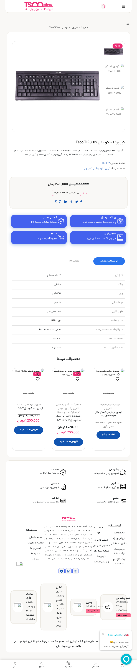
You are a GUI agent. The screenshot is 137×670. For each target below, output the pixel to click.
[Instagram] (75, 571)
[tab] (109, 261)
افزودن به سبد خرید (69, 442)
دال (58, 646)
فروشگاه (82, 28)
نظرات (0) (74, 261)
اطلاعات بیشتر (108, 435)
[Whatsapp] (68, 571)
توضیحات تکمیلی (109, 261)
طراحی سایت (68, 646)
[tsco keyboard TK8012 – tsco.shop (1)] (114, 74)
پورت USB (56, 321)
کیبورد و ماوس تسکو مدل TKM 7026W (108, 414)
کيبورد (107, 168)
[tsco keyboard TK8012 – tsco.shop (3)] (114, 96)
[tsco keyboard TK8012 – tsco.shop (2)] (114, 117)
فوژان (117, 405)
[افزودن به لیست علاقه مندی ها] (118, 377)
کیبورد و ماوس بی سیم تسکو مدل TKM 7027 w (68, 418)
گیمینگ (71, 405)
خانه (128, 24)
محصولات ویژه (63, 412)
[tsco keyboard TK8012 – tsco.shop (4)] (114, 52)
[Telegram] (62, 571)
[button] (98, 86)
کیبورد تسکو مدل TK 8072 (28, 409)
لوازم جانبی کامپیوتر (94, 168)
